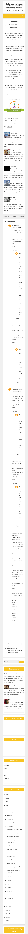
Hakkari (14, 613)
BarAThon (20, 85)
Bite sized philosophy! (15, 685)
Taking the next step (12, 833)
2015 (7, 903)
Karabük (14, 617)
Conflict (12, 197)
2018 (7, 801)
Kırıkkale (14, 606)
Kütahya (14, 600)
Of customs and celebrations (14, 829)
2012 (7, 913)
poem (21, 25)
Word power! (13, 133)
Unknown (15, 225)
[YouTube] (15, 10)
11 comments (14, 27)
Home (14, 216)
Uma (20, 253)
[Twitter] (7, 10)
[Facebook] (5, 10)
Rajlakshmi (15, 461)
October (9, 819)
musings (17, 25)
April (8, 887)
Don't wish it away (12, 849)
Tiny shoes (9, 852)
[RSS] (20, 10)
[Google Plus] (9, 10)
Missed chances (11, 863)
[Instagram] (13, 10)
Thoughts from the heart (17, 150)
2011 (7, 917)
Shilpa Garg (15, 389)
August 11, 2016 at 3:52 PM (20, 497)
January (9, 898)
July (8, 877)
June (8, 880)
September (9, 823)
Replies (15, 250)
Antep (13, 609)
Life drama (14, 21)
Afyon (13, 604)
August (9, 826)
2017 (7, 805)
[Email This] (7, 127)
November (9, 815)
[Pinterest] (17, 10)
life (14, 25)
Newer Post (7, 216)
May (8, 884)
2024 (7, 794)
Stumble (8, 123)
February (9, 895)
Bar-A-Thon (9, 25)
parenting (6, 778)
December (9, 812)
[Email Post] (5, 126)
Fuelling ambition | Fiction (11, 673)
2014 (7, 906)
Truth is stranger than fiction (15, 867)
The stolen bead (11, 856)
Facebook (15, 118)
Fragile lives (10, 860)
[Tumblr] (18, 10)
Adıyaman (14, 611)
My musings (14, 4)
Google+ (14, 121)
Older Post (21, 216)
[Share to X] (10, 127)
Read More (20, 177)
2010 (7, 921)
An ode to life (14, 181)
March (8, 891)
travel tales (7, 782)
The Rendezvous (13, 700)
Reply (13, 246)
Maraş (13, 602)
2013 (7, 910)
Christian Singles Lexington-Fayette (17, 535)
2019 (7, 798)
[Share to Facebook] (11, 127)
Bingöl (14, 615)
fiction (5, 768)
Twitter (8, 121)
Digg (14, 123)
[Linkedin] (11, 10)
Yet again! (13, 166)
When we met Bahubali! (13, 836)
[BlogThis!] (8, 127)
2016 (7, 809)
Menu (6, 16)
